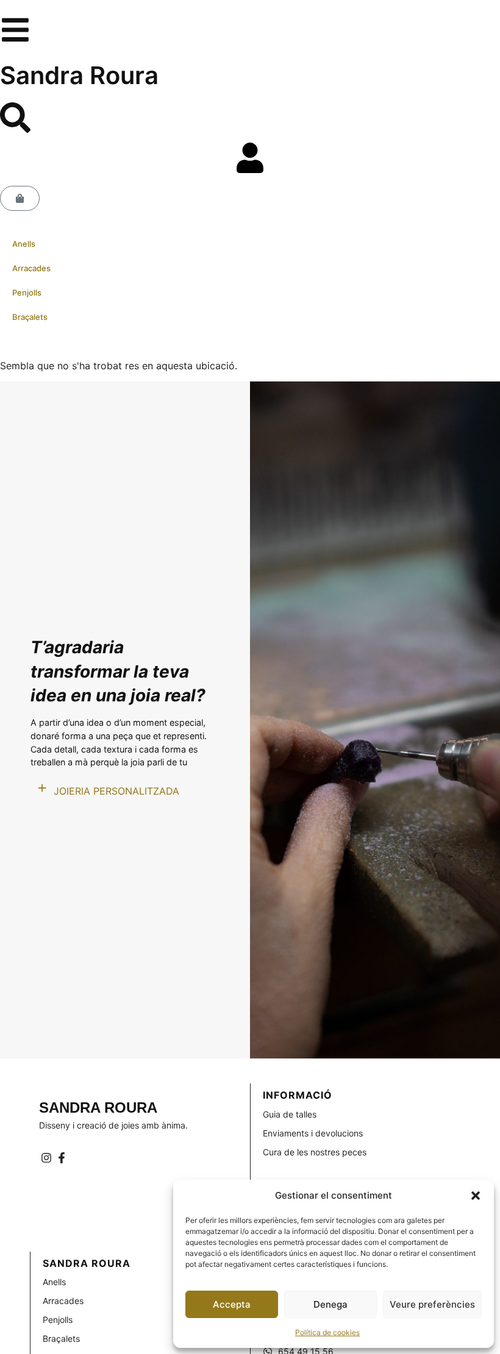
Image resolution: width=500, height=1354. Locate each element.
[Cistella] (20, 198)
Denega (330, 1304)
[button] (476, 1195)
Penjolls (26, 292)
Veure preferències (432, 1304)
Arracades (31, 268)
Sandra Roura (79, 75)
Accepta (232, 1304)
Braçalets (30, 317)
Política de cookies (327, 1332)
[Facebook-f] (62, 1157)
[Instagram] (46, 1157)
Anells (23, 244)
